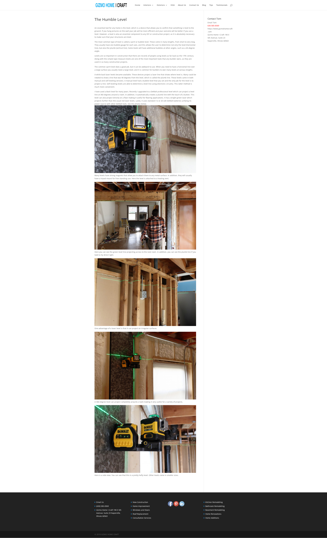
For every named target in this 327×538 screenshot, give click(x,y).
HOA (173, 5)
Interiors (147, 5)
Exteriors (161, 5)
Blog (204, 5)
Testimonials (221, 5)
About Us (182, 5)
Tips (211, 5)
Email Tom (212, 22)
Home (137, 5)
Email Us (100, 502)
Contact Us (194, 5)
